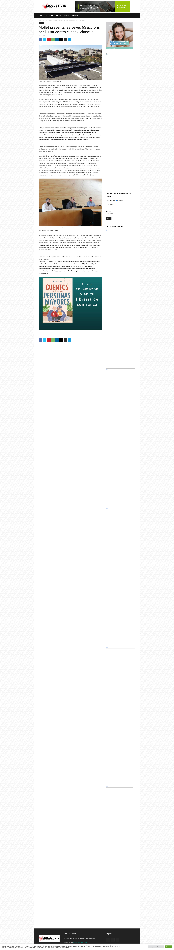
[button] (133, 15)
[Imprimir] (65, 39)
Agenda (58, 15)
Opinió (66, 15)
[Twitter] (44, 39)
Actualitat (49, 15)
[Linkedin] (57, 39)
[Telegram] (69, 39)
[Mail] (113, 939)
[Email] (61, 39)
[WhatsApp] (53, 39)
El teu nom (109, 204)
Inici (41, 15)
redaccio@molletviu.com (80, 942)
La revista (74, 15)
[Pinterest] (49, 39)
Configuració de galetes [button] (156, 947)
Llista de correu (110, 200)
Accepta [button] (168, 947)
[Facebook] (40, 39)
